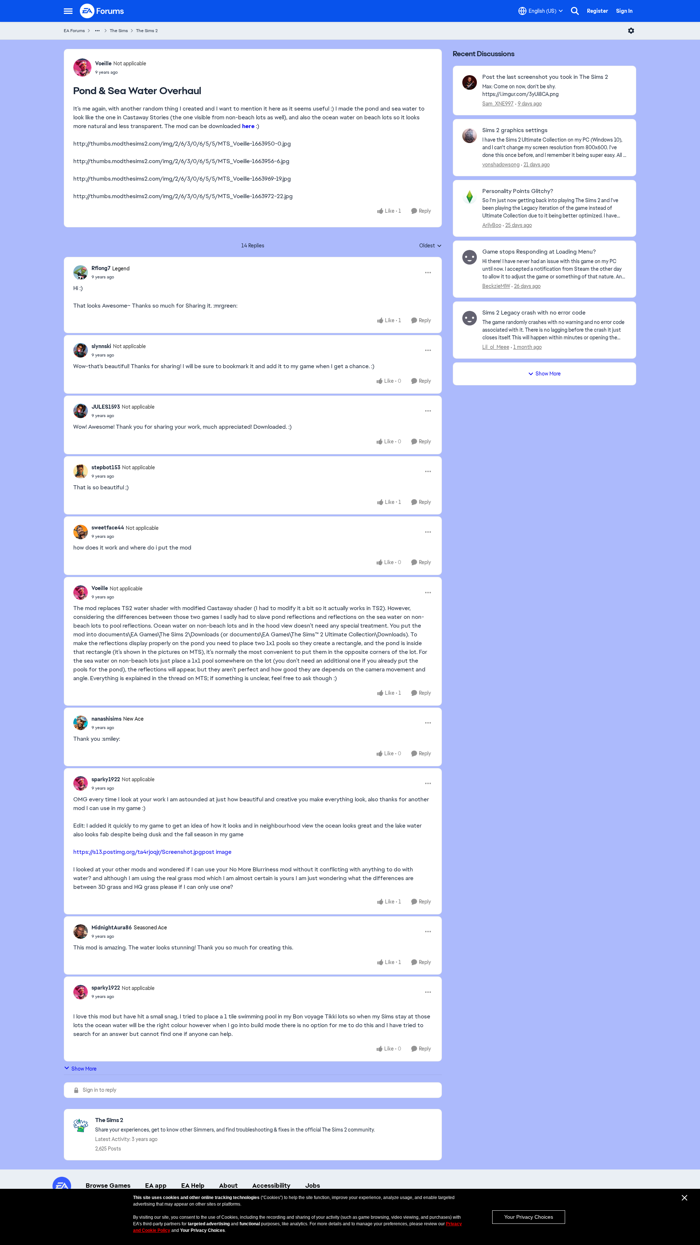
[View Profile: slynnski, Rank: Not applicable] (80, 350)
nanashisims (106, 719)
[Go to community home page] (102, 11)
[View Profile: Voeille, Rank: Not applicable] (82, 67)
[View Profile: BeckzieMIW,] (469, 257)
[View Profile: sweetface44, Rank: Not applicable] (80, 532)
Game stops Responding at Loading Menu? (539, 251)
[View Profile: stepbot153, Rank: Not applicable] (80, 471)
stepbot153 (106, 467)
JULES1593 (106, 407)
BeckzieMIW (496, 286)
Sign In (624, 11)
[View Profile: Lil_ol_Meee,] (469, 318)
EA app (156, 1186)
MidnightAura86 (112, 927)
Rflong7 (101, 268)
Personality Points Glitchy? (517, 191)
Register (597, 11)
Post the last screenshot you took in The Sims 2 (545, 77)
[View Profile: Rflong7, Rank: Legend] (80, 272)
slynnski (101, 346)
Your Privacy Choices (528, 1217)
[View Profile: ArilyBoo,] (469, 196)
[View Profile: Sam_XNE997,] (469, 82)
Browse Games (108, 1186)
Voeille (103, 63)
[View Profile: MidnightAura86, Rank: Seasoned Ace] (80, 931)
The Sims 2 (147, 31)
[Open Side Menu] (68, 10)
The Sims (119, 31)
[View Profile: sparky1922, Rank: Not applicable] (80, 783)
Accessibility (271, 1186)
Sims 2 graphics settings (515, 130)
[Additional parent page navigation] (97, 31)
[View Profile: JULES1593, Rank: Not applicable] (80, 411)
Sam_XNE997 (498, 103)
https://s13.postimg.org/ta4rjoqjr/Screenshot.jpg (137, 852)
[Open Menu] (631, 31)
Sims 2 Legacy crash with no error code (534, 312)
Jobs (312, 1186)
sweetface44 (108, 527)
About (228, 1186)
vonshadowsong (501, 164)
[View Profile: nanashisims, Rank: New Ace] (80, 723)
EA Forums (74, 31)
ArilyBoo (491, 225)
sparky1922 (106, 779)
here (248, 126)
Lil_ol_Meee (495, 347)
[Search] (575, 11)
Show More (84, 1068)
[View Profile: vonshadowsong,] (469, 135)
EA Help (193, 1186)
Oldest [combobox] (430, 246)
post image (217, 852)
